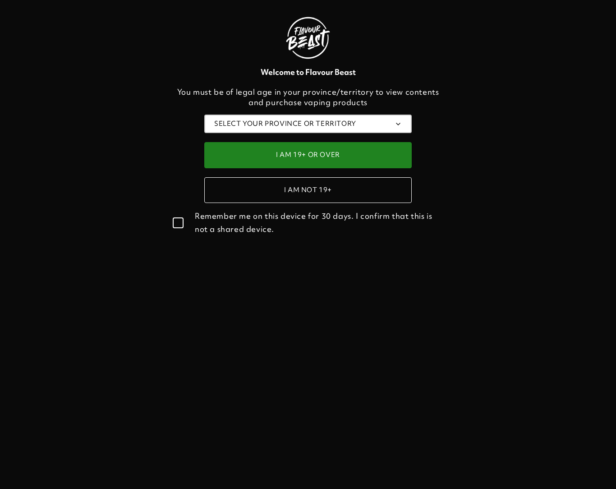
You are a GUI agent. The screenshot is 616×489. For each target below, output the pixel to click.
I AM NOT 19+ (308, 189)
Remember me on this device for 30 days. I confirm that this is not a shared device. (313, 222)
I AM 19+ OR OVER (308, 154)
